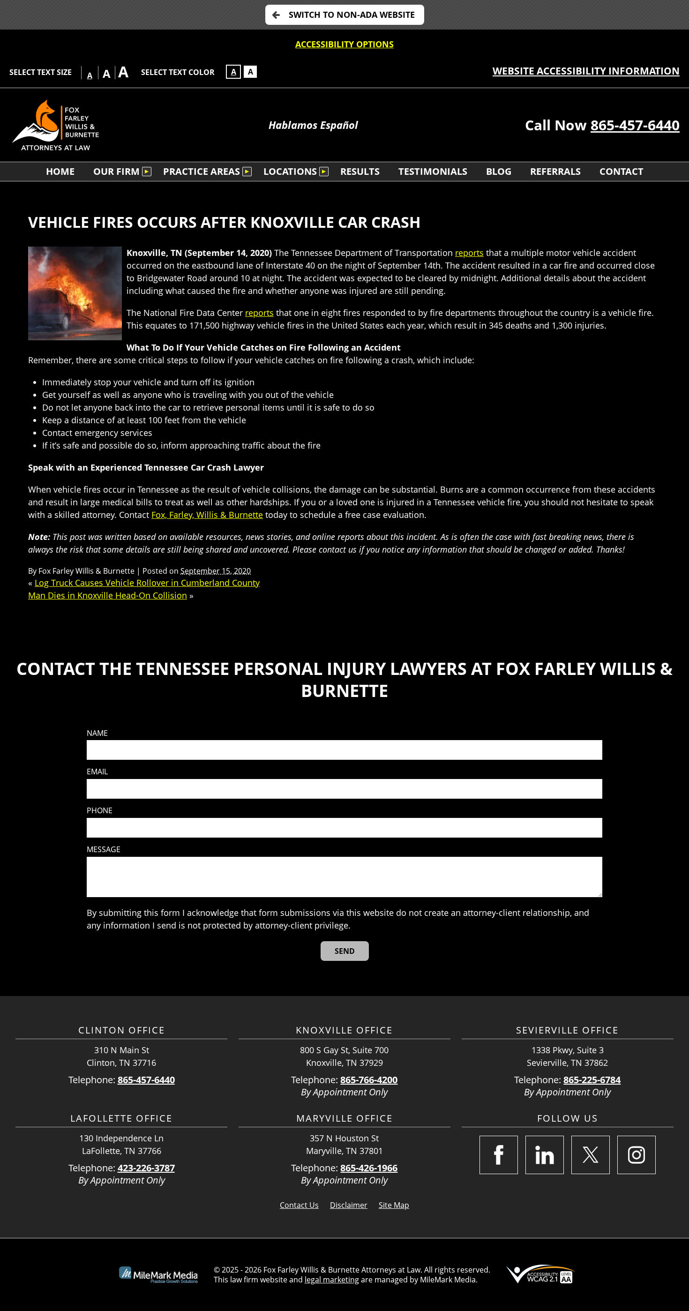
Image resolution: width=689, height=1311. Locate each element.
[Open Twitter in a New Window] (590, 1155)
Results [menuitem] (360, 171)
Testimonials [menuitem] (432, 171)
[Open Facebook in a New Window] (498, 1155)
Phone (99, 811)
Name (97, 733)
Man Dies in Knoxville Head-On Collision (107, 595)
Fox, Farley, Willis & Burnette (207, 514)
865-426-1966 (368, 1167)
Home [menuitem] (60, 171)
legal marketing (332, 1279)
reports (469, 252)
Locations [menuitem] (290, 171)
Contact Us (299, 1205)
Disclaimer (348, 1205)
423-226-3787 (146, 1167)
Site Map (394, 1205)
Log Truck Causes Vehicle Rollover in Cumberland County (147, 582)
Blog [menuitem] (498, 171)
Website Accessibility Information (586, 70)
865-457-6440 (635, 125)
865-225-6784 (592, 1079)
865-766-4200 (368, 1079)
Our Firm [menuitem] (116, 171)
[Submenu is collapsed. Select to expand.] (146, 171)
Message (103, 849)
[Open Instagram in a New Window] (636, 1155)
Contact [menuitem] (621, 171)
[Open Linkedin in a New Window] (544, 1155)
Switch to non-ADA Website (352, 14)
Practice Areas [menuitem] (201, 171)
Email (97, 772)
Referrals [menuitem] (555, 171)
